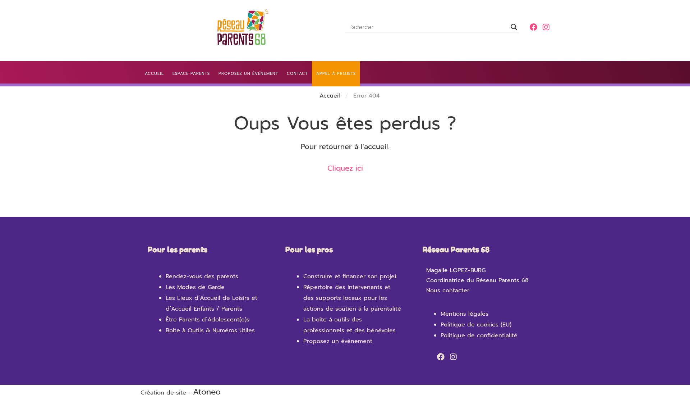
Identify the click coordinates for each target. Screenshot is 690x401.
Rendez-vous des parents (202, 276)
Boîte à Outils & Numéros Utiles (210, 330)
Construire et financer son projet (350, 276)
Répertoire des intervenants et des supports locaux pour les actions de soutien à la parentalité (352, 298)
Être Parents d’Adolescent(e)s (207, 319)
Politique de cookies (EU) (476, 324)
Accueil (329, 95)
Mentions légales (464, 314)
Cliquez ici (345, 168)
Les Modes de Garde (195, 287)
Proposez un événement (337, 341)
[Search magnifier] (514, 27)
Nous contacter (447, 290)
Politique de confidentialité (479, 335)
